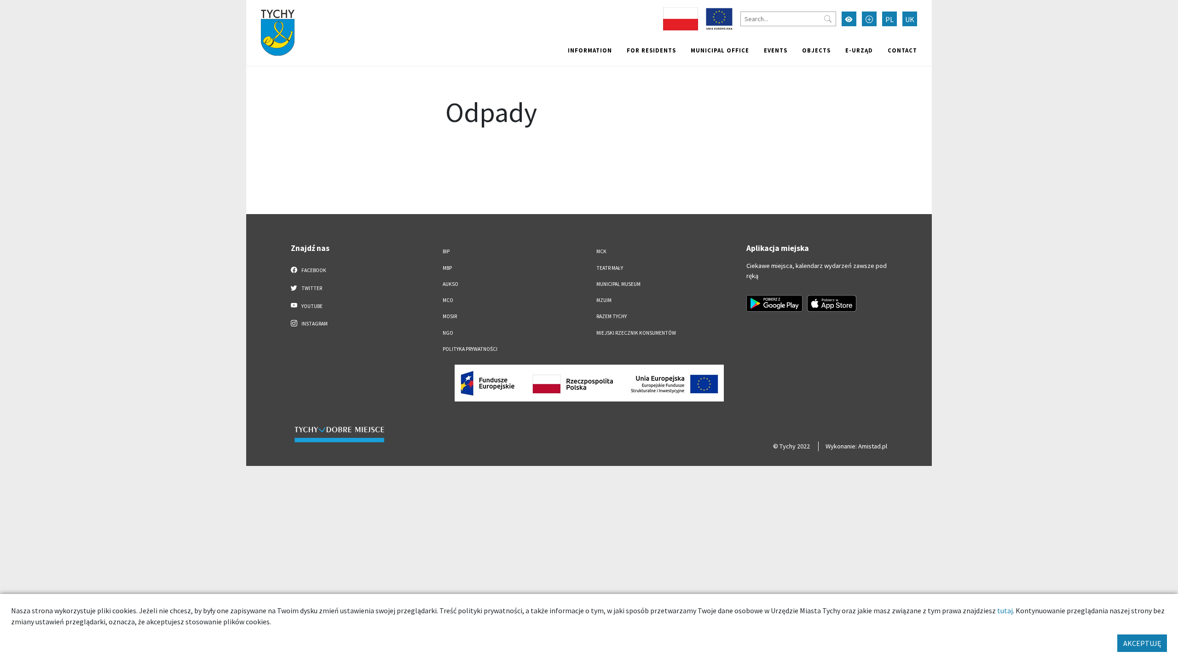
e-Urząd (859, 50)
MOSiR (450, 316)
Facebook (313, 270)
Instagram (314, 323)
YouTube (311, 306)
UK (909, 19)
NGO (448, 333)
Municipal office (720, 50)
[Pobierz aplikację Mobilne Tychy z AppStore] (832, 303)
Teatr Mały (609, 268)
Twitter (311, 288)
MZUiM (604, 300)
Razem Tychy (611, 316)
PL (889, 19)
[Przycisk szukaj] (827, 19)
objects (816, 50)
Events (775, 50)
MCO (448, 300)
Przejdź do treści (270, 6)
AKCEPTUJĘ (1142, 643)
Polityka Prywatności (470, 349)
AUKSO (450, 284)
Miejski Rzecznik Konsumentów (636, 333)
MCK (601, 251)
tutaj (1005, 610)
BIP (446, 251)
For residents (651, 50)
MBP (447, 268)
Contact (902, 50)
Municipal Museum (618, 284)
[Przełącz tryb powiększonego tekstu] (869, 19)
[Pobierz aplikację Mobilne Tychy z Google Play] (774, 303)
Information (590, 50)
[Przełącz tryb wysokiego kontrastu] (849, 19)
